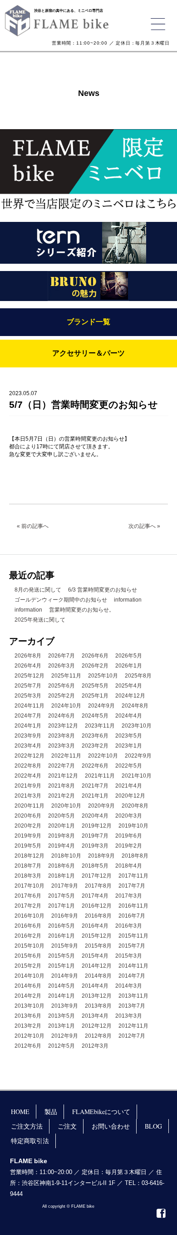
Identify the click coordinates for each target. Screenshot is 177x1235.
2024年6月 (61, 716)
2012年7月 (131, 1036)
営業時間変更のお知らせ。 (81, 610)
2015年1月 (61, 966)
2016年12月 (97, 906)
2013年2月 (28, 1026)
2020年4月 (95, 816)
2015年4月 (95, 956)
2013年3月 (128, 1016)
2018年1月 (61, 876)
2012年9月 (64, 1036)
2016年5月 (61, 926)
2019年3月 (95, 846)
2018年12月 (29, 856)
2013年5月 (61, 1016)
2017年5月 (61, 896)
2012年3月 (95, 1046)
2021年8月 (61, 786)
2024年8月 (135, 706)
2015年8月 (98, 946)
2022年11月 (66, 756)
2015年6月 (28, 956)
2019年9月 (28, 836)
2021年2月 (61, 796)
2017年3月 (128, 896)
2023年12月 (63, 726)
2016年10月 (29, 916)
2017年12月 (97, 876)
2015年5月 (61, 956)
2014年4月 (95, 986)
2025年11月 (66, 676)
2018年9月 (101, 856)
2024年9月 (101, 706)
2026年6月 (95, 656)
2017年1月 (61, 906)
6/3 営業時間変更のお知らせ (102, 590)
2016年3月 (128, 926)
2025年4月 (128, 686)
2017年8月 (98, 886)
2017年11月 (133, 876)
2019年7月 (95, 836)
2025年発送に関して (40, 620)
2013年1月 (61, 1026)
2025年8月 (138, 676)
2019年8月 (61, 836)
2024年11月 (29, 706)
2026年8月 (28, 656)
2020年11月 (29, 806)
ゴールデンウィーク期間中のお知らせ (61, 600)
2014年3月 (128, 986)
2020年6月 (28, 816)
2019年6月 (128, 836)
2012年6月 (28, 1046)
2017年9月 (64, 886)
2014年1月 (61, 996)
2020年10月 (66, 806)
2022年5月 (128, 766)
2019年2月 (128, 846)
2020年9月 (101, 806)
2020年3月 (128, 816)
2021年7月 (95, 786)
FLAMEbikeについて (101, 1111)
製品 (50, 1111)
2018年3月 (28, 876)
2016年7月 (131, 916)
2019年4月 (61, 846)
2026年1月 (128, 666)
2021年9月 (28, 786)
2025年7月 (28, 686)
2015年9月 (64, 946)
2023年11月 (100, 726)
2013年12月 (97, 996)
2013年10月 (29, 1006)
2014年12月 (97, 966)
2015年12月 (97, 936)
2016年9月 (64, 916)
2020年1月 (61, 826)
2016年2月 (28, 936)
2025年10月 (103, 676)
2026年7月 (61, 656)
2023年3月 (61, 746)
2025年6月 (61, 686)
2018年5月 (95, 866)
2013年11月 (133, 996)
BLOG (153, 1126)
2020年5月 (61, 816)
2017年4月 (95, 896)
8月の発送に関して (38, 590)
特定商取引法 (30, 1140)
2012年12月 (97, 1026)
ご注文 (67, 1126)
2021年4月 (128, 786)
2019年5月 (28, 846)
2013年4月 (95, 1016)
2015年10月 (29, 946)
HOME (20, 1111)
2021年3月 (28, 796)
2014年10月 (29, 976)
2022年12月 (29, 756)
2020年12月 (130, 796)
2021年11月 (100, 776)
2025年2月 (61, 696)
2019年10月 (133, 826)
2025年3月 (28, 696)
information (128, 600)
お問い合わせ (111, 1126)
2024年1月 (28, 726)
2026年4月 (28, 666)
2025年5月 (95, 686)
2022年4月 (28, 776)
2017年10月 (29, 886)
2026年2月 (95, 666)
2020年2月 (28, 826)
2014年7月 (131, 976)
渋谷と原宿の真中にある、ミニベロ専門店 (68, 11)
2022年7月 (61, 766)
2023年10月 (137, 726)
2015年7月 (131, 946)
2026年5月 (128, 656)
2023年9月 (28, 736)
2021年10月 (137, 776)
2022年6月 (95, 766)
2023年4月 (28, 746)
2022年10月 (103, 756)
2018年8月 (135, 856)
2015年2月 (28, 966)
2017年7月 (131, 886)
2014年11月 (133, 966)
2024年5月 (95, 716)
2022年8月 (28, 766)
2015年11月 (133, 936)
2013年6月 (28, 1016)
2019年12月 (97, 826)
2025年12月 (29, 676)
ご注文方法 (27, 1126)
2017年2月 (28, 906)
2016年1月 (61, 936)
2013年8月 (98, 1006)
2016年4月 (95, 926)
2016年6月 (28, 926)
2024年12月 (130, 696)
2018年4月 (128, 866)
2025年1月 (95, 696)
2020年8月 (135, 806)
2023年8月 (61, 736)
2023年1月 (128, 746)
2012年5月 (61, 1046)
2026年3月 (61, 666)
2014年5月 (61, 986)
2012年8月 (98, 1036)
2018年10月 (66, 856)
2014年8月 (98, 976)
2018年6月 (61, 866)
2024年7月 (28, 716)
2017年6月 (28, 896)
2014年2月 (28, 996)
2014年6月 (28, 986)
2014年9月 (64, 976)
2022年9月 (138, 756)
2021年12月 (63, 776)
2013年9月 (64, 1006)
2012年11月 (133, 1026)
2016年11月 (133, 906)
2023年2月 (95, 746)
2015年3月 (128, 956)
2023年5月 (128, 736)
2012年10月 (29, 1036)
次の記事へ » (144, 526)
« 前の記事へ (33, 526)
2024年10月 (66, 706)
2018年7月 (28, 866)
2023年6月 (95, 736)
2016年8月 (98, 916)
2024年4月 (128, 716)
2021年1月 (95, 796)
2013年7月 (131, 1006)
